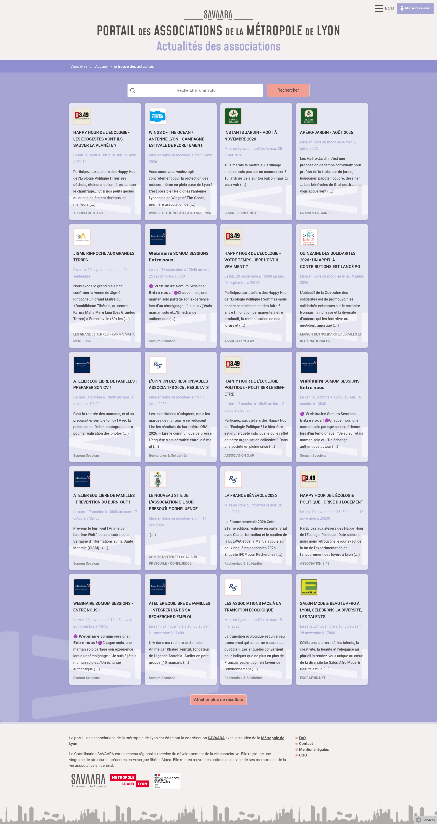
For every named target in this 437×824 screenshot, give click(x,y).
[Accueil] (218, 16)
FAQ (302, 738)
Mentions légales (314, 749)
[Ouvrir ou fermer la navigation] (385, 8)
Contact (306, 743)
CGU (303, 755)
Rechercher (288, 90)
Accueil (101, 66)
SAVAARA (216, 738)
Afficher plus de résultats (218, 699)
